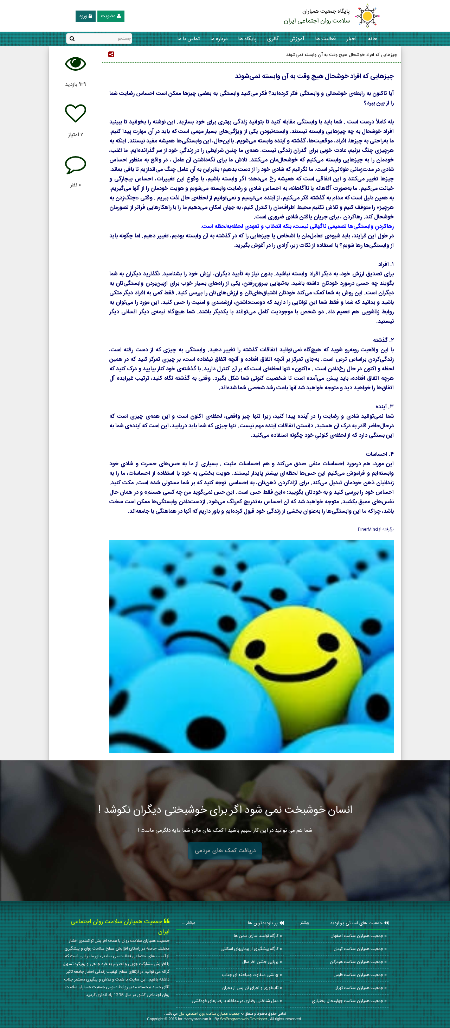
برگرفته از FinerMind (251, 303)
